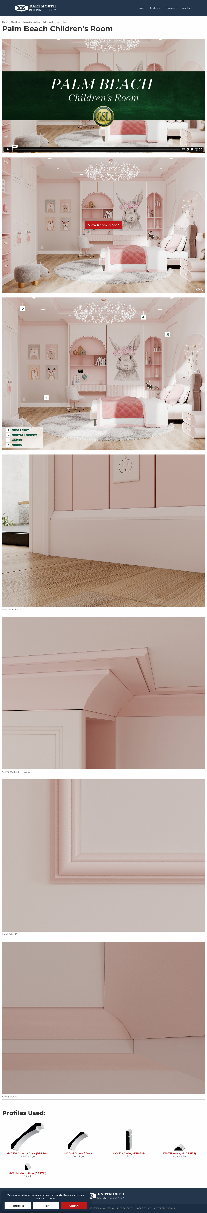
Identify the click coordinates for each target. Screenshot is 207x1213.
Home (140, 8)
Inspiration (171, 8)
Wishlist (186, 8)
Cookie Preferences (164, 1208)
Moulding (154, 8)
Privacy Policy (124, 1208)
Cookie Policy (143, 1208)
